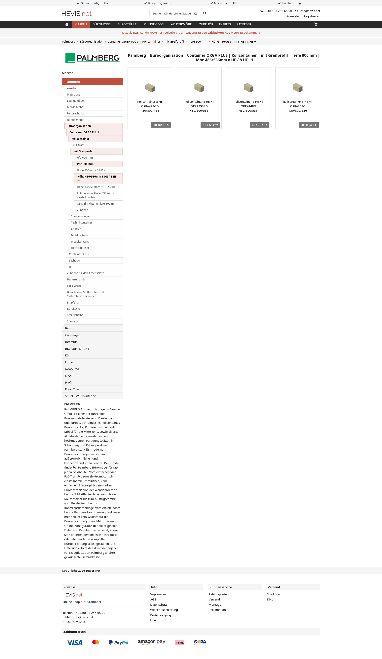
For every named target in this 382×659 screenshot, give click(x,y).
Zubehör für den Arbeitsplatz (85, 273)
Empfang (73, 302)
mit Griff (78, 145)
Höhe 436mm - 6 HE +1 (92, 170)
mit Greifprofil (174, 41)
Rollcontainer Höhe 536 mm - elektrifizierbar (95, 195)
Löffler (69, 362)
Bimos (69, 328)
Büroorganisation (91, 41)
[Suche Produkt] (205, 13)
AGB (153, 599)
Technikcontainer (81, 222)
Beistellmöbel (75, 120)
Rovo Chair (72, 389)
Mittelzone (73, 94)
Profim (69, 382)
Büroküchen (74, 308)
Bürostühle (126, 24)
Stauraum (73, 321)
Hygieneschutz (76, 279)
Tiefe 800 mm (197, 41)
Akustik (71, 88)
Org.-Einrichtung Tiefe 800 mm (96, 203)
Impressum (158, 594)
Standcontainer (80, 216)
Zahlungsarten (219, 594)
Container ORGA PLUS (123, 41)
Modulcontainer (81, 241)
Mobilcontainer (80, 235)
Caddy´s (76, 229)
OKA (68, 376)
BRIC (72, 267)
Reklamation (217, 610)
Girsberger (72, 335)
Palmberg (68, 41)
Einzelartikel (74, 286)
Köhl (68, 355)
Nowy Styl (72, 369)
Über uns (156, 620)
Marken (81, 24)
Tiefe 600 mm (84, 157)
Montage (215, 604)
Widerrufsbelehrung (164, 610)
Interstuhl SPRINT (77, 348)
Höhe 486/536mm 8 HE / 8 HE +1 (234, 41)
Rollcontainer (151, 41)
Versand (214, 599)
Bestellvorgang (160, 615)
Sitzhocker (75, 260)
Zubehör (206, 24)
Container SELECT (80, 254)
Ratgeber (244, 24)
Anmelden (293, 16)
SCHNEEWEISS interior (80, 396)
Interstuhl (71, 342)
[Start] (67, 24)
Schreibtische (75, 315)
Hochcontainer (80, 248)
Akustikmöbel (182, 24)
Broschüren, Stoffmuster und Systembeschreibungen (85, 294)
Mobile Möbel (75, 107)
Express (225, 24)
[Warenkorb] (315, 24)
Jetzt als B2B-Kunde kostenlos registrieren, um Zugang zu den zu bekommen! (191, 32)
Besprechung (75, 113)
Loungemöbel (153, 24)
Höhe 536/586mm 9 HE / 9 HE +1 (98, 187)
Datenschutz (158, 604)
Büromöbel (102, 24)
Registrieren (312, 16)
